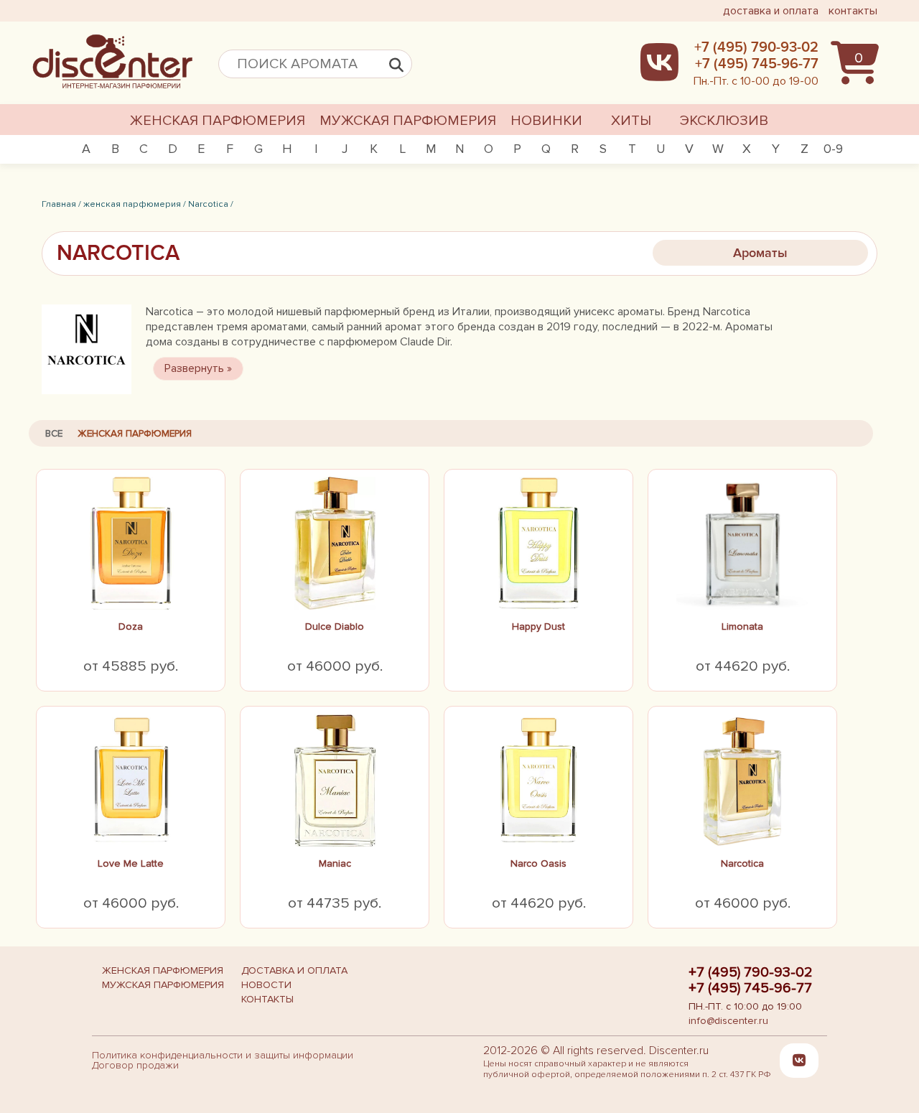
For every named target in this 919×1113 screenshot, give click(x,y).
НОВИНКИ (546, 120)
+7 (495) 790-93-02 (751, 972)
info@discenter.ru (728, 1021)
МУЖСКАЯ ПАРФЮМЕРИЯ (407, 120)
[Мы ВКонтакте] (799, 1060)
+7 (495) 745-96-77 (750, 988)
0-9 (833, 149)
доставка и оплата (770, 11)
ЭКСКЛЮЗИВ (724, 120)
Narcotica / (210, 204)
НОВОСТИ (266, 985)
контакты (853, 11)
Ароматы (760, 253)
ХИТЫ (631, 120)
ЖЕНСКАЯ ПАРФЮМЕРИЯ (217, 120)
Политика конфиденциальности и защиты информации (222, 1055)
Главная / (61, 204)
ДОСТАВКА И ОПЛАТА (294, 970)
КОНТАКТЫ (267, 999)
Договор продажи (135, 1065)
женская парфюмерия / (134, 204)
